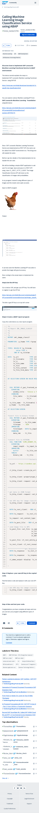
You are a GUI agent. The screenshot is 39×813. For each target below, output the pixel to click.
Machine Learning (7, 53)
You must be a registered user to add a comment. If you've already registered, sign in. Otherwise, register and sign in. (18, 637)
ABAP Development (23, 53)
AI (18, 661)
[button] (3, 45)
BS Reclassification (8, 664)
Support (29, 803)
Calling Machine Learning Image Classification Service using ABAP (17, 21)
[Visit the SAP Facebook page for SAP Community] (14, 788)
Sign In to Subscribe (28, 34)
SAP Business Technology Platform (11, 57)
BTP (17, 664)
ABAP (4, 655)
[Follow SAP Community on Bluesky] (18, 788)
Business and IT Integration (28, 664)
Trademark (10, 803)
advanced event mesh (8, 661)
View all (4, 778)
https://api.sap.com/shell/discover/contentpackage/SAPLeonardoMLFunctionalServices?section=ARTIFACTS (19, 110)
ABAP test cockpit (7, 658)
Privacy (10, 793)
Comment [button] (31, 623)
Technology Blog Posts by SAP (11, 7)
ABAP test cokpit (19, 658)
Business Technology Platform (26, 667)
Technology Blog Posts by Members (15, 692)
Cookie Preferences (10, 808)
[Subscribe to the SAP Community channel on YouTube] (21, 788)
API (15, 53)
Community (13, 2)
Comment (9, 642)
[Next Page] (21, 670)
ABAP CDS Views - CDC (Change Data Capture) (20, 655)
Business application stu (9, 667)
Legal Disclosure (29, 798)
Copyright (10, 798)
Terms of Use (29, 793)
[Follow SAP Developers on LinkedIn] (24, 788)
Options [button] (21, 38)
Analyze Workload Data (28, 661)
